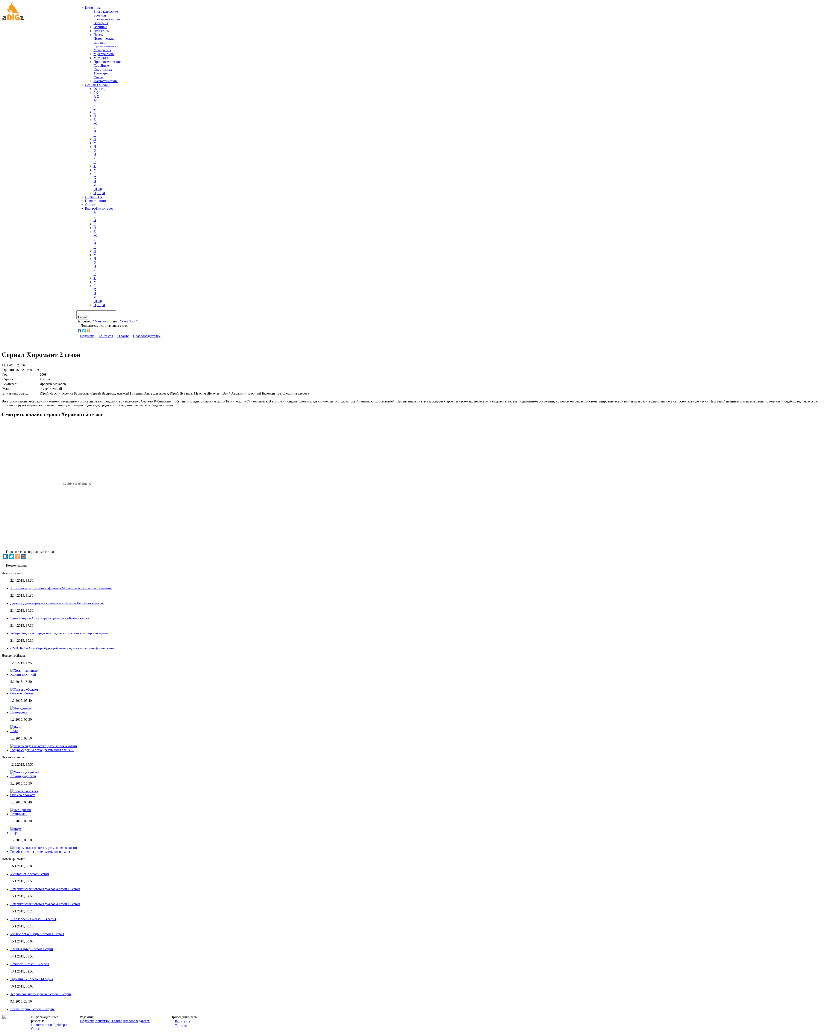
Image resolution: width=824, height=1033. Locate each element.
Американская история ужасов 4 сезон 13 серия (45, 889)
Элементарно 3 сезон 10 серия (32, 1009)
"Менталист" (102, 321)
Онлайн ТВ (93, 197)
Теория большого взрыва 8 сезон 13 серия (40, 994)
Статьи (90, 204)
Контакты (106, 336)
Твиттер (181, 1025)
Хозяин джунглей (23, 674)
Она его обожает (22, 693)
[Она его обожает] (24, 791)
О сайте (123, 336)
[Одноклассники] (88, 330)
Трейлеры (60, 1025)
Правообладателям (147, 336)
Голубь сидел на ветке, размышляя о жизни (42, 750)
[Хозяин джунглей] (24, 772)
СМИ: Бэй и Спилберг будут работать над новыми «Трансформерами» (62, 648)
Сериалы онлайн (97, 85)
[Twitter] (84, 330)
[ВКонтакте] (79, 330)
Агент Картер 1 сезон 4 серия (31, 949)
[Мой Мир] (23, 556)
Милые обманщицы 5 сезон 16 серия (37, 934)
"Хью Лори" (129, 321)
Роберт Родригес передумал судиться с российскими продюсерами (59, 633)
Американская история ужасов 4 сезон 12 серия (45, 904)
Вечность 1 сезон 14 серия (29, 964)
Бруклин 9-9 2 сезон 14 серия (31, 979)
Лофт (14, 731)
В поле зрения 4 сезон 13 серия (33, 919)
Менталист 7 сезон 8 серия (29, 874)
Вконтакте (182, 1021)
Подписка (87, 336)
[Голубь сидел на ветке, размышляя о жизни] (43, 848)
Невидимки (18, 712)
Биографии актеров (99, 208)
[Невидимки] (20, 810)
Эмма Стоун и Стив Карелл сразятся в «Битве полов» (49, 618)
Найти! (82, 317)
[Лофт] (15, 829)
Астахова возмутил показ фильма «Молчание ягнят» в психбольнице (61, 588)
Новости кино (95, 201)
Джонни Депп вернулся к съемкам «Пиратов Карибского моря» (57, 603)
